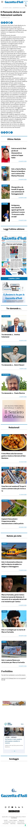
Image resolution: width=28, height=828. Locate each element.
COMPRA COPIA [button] (14, 279)
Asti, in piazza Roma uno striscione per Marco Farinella (13, 661)
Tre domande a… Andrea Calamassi (10, 335)
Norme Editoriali (21, 822)
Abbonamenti (21, 820)
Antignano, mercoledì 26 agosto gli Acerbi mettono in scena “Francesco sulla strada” (18, 211)
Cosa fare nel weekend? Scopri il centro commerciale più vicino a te (13, 488)
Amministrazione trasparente (10, 822)
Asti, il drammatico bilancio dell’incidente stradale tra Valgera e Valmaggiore (11, 564)
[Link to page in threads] (11, 23)
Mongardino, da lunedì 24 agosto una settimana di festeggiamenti (17, 190)
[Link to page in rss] (15, 807)
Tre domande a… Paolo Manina (13, 393)
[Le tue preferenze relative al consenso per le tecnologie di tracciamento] (25, 825)
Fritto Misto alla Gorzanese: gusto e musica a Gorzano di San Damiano (13, 455)
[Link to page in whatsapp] (9, 23)
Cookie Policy (12, 823)
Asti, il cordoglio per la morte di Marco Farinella (13, 631)
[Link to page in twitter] (4, 23)
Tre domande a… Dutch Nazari (12, 365)
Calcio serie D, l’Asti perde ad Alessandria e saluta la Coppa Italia (18, 152)
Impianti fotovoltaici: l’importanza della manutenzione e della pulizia (12, 521)
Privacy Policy (5, 823)
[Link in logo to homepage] (14, 795)
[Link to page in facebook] (2, 23)
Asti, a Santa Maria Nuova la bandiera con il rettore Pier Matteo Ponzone (18, 172)
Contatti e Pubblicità (13, 820)
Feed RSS (6, 820)
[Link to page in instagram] (5, 807)
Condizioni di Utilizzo (21, 823)
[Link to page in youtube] (12, 807)
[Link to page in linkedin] (7, 23)
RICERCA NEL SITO (26, 2)
